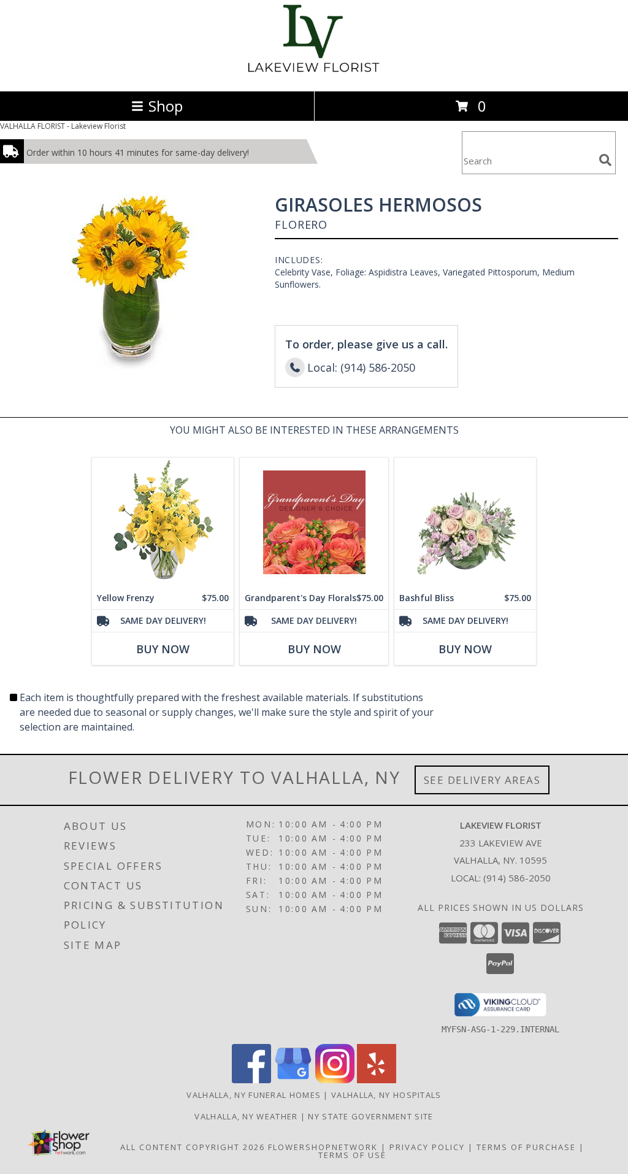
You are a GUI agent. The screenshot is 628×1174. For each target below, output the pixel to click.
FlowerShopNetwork (323, 1147)
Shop (165, 106)
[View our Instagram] (334, 1080)
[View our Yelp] (376, 1080)
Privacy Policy (427, 1147)
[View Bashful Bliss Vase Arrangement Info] (465, 522)
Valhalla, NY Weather (245, 1116)
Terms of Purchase (526, 1147)
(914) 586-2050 (517, 878)
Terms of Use (352, 1155)
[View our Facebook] (251, 1080)
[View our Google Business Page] (293, 1080)
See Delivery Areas (482, 780)
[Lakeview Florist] (314, 73)
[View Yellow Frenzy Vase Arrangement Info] (163, 522)
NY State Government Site (370, 1116)
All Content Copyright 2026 (192, 1147)
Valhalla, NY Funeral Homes (253, 1094)
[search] (605, 160)
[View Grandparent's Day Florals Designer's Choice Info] (314, 522)
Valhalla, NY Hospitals (386, 1094)
